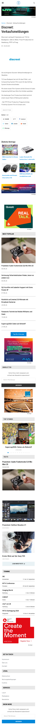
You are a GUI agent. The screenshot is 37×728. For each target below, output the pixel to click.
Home (3, 23)
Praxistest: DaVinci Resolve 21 (14, 525)
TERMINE (7, 571)
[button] (4, 437)
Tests (6, 457)
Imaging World (7, 590)
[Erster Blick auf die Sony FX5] (18, 542)
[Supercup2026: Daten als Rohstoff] (18, 433)
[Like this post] (15, 119)
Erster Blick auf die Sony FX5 (13, 556)
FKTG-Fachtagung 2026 (10, 611)
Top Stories (8, 419)
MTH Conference (8, 583)
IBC (3, 576)
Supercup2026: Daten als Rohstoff (13, 324)
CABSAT (5, 597)
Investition (7, 110)
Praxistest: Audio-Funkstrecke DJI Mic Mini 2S (17, 266)
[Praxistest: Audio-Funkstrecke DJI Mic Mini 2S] (18, 479)
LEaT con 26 (6, 604)
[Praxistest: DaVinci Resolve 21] (18, 511)
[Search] (34, 3)
